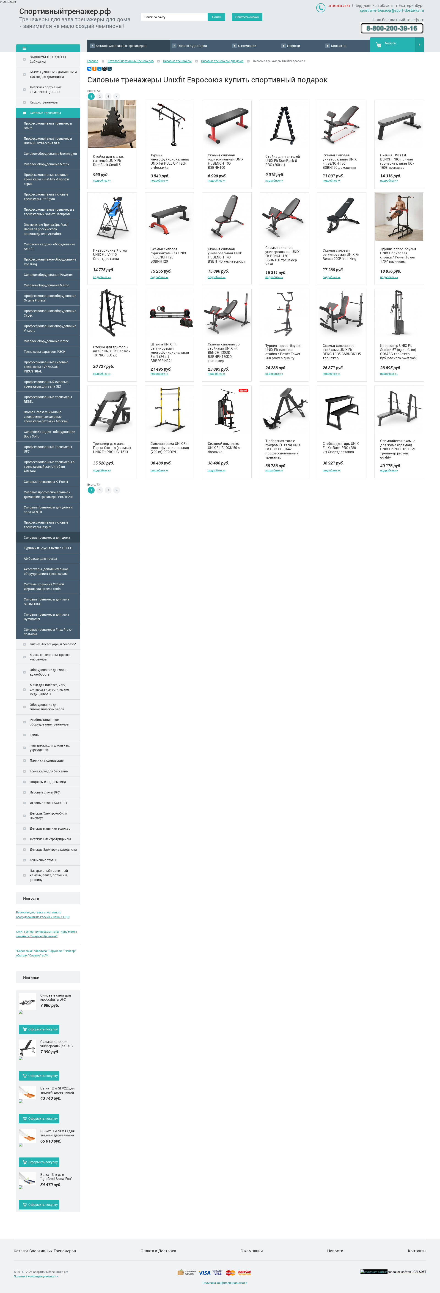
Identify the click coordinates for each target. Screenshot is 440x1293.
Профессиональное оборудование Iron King (50, 261)
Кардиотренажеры (44, 102)
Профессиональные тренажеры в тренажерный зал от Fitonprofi (49, 211)
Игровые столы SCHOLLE (49, 803)
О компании (247, 45)
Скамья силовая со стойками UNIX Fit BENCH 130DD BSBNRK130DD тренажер (224, 352)
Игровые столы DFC (45, 792)
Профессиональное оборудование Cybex (50, 313)
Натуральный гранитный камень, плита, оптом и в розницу (49, 875)
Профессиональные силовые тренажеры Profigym (46, 196)
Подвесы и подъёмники (48, 782)
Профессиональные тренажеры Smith (48, 125)
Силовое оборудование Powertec (48, 274)
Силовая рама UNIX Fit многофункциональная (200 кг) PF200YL (170, 447)
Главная (92, 61)
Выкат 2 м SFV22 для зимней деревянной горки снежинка (57, 1090)
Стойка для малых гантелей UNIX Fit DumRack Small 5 (108, 160)
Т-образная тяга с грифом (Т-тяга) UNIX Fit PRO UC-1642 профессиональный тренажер (283, 449)
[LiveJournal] (109, 69)
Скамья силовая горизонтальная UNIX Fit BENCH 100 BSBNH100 (225, 161)
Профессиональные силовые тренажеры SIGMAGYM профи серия (46, 179)
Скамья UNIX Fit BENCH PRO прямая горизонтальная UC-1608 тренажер (397, 161)
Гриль (34, 735)
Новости (293, 45)
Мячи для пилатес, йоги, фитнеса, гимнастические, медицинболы (49, 689)
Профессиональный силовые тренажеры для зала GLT (46, 384)
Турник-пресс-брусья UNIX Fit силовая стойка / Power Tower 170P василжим (398, 255)
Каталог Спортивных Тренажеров (121, 45)
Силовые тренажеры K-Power (46, 481)
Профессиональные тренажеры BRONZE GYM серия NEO (48, 140)
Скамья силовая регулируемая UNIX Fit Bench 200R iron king (341, 254)
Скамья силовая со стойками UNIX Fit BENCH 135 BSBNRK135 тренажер (342, 351)
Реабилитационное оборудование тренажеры (49, 721)
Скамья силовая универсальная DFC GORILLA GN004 (56, 1044)
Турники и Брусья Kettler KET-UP (48, 548)
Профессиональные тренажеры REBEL (48, 399)
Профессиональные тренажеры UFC (48, 449)
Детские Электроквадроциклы (53, 849)
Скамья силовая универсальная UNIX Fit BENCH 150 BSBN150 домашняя (340, 161)
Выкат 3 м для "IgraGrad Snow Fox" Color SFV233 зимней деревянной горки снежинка (57, 1176)
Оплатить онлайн (247, 17)
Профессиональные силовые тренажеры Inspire (46, 524)
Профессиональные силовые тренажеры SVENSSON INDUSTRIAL (46, 366)
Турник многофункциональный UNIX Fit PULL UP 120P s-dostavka (170, 161)
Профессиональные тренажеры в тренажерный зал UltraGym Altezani (49, 466)
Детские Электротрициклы (50, 839)
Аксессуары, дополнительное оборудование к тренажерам (46, 571)
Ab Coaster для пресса (40, 558)
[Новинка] (27, 1012)
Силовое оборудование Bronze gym (50, 153)
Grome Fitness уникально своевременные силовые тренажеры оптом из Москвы (46, 416)
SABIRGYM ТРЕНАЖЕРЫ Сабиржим (48, 59)
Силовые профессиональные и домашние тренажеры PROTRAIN (49, 494)
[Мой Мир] (99, 69)
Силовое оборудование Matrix (46, 164)
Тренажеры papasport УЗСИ (45, 351)
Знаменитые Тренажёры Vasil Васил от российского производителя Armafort (46, 229)
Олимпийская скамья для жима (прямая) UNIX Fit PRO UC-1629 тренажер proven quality (397, 449)
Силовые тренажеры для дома (47, 537)
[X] (104, 69)
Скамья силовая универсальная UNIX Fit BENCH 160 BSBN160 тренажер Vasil (282, 255)
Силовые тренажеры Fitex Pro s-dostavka (48, 631)
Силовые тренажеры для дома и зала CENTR (48, 509)
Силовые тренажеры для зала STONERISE (46, 601)
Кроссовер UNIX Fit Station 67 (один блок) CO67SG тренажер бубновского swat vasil (399, 351)
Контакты (338, 45)
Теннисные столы (43, 860)
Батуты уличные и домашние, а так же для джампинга (53, 74)
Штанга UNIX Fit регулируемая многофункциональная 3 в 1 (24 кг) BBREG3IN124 (170, 352)
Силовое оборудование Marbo (46, 285)
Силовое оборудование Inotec (46, 341)
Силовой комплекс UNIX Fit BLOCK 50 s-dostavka (224, 447)
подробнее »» (102, 180)
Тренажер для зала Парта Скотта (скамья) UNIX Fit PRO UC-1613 (112, 447)
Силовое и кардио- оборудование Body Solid (49, 433)
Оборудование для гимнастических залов (47, 706)
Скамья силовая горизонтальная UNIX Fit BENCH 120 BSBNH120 (168, 255)
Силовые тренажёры (45, 113)
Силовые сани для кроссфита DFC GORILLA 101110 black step (57, 997)
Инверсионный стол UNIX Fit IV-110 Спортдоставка (110, 254)
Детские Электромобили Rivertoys (48, 815)
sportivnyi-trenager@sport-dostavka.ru (392, 10)
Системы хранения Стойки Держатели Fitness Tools (44, 586)
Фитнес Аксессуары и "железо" (53, 644)
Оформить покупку (43, 1029)
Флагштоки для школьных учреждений (50, 747)
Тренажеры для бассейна (49, 771)
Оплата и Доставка (192, 45)
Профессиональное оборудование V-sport (50, 328)
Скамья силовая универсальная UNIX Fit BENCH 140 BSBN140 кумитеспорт (226, 255)
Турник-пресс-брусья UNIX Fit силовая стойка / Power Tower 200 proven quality (283, 351)
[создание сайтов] (374, 1272)
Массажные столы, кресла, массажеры (50, 656)
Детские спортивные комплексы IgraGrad (45, 89)
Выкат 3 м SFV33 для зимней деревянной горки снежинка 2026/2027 (57, 1133)
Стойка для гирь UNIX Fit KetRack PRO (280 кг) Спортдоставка (341, 447)
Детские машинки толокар (50, 828)
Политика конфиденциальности (36, 1276)
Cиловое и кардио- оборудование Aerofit (49, 246)
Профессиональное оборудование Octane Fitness (50, 297)
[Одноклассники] (94, 69)
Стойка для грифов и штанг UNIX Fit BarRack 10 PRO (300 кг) (111, 351)
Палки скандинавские (46, 760)
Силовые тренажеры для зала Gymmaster (46, 616)
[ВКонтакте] (89, 69)
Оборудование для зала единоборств (48, 672)
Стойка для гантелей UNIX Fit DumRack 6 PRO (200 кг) (282, 160)
